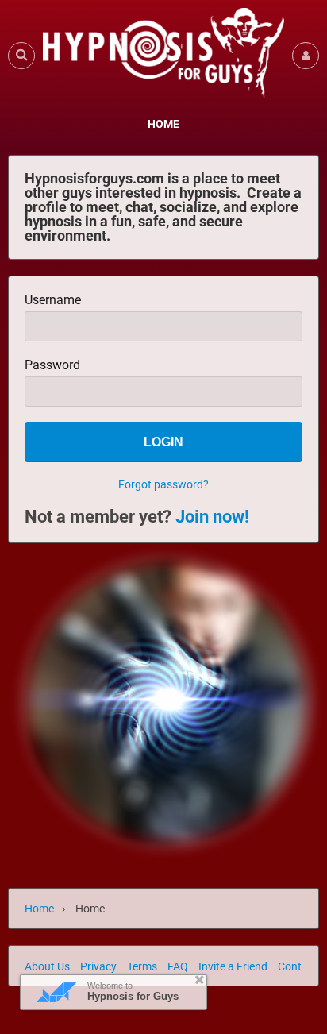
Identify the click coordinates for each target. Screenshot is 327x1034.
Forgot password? (163, 484)
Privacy (98, 966)
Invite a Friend (232, 966)
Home (39, 908)
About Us (47, 966)
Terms (142, 966)
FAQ (177, 966)
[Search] (21, 55)
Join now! (212, 517)
